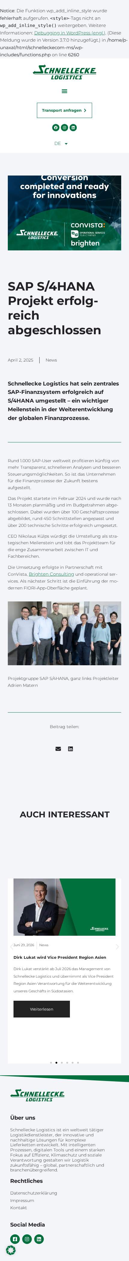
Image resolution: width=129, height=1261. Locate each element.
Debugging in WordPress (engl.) (69, 33)
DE (57, 143)
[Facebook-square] (15, 1239)
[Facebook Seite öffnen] (55, 127)
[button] (64, 91)
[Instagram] (27, 1239)
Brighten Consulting (51, 574)
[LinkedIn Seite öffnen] (73, 127)
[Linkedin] (39, 1239)
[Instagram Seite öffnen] (64, 127)
